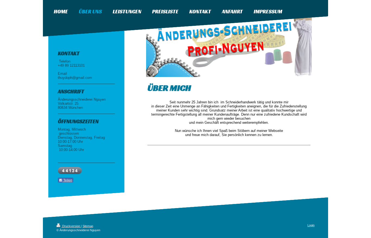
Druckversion (71, 226)
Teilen (67, 180)
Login (311, 225)
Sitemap (88, 226)
